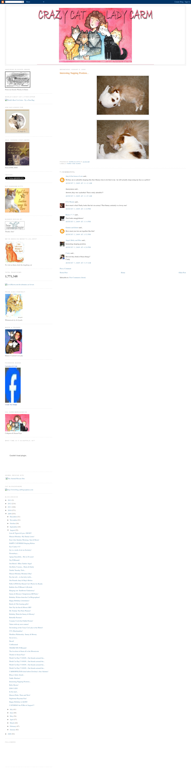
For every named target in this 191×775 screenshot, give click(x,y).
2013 (10, 500)
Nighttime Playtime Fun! (18, 698)
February (13, 726)
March (12, 723)
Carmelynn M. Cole (11, 366)
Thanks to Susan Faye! (17, 654)
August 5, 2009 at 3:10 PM (78, 209)
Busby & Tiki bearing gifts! (19, 604)
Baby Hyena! (13, 685)
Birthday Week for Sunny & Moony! (22, 614)
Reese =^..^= (70, 214)
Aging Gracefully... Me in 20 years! (21, 557)
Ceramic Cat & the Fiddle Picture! (21, 621)
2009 (10, 513)
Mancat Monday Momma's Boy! (20, 573)
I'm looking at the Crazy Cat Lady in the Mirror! (26, 627)
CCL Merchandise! (16, 631)
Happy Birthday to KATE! (18, 702)
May (12, 716)
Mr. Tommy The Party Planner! (20, 611)
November (14, 520)
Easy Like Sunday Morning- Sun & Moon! (24, 540)
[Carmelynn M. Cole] (13, 402)
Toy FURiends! (14, 560)
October (13, 523)
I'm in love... (13, 638)
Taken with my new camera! (19, 624)
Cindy (68, 253)
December (13, 516)
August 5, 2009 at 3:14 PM (78, 221)
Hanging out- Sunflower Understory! (22, 590)
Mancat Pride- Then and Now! (19, 695)
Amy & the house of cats (74, 176)
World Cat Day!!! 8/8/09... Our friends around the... (27, 658)
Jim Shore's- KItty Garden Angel (20, 563)
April (12, 719)
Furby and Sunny (74, 163)
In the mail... (13, 692)
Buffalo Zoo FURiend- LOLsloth (20, 587)
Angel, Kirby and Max (73, 240)
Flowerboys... (13, 553)
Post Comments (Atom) (77, 277)
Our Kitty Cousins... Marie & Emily (21, 567)
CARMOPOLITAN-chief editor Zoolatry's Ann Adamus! (28, 671)
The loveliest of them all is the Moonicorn (24, 651)
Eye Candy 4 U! (14, 546)
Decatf (11, 641)
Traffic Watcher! (14, 678)
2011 (10, 507)
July (11, 709)
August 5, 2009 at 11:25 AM (79, 196)
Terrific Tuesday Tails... (17, 570)
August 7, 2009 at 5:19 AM (78, 263)
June (12, 713)
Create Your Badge (11, 404)
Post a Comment (65, 268)
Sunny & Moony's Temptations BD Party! (23, 594)
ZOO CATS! (13, 688)
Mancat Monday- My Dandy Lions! (21, 536)
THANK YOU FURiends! (18, 648)
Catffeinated (13, 644)
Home (123, 272)
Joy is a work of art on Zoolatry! (20, 550)
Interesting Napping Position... (20, 681)
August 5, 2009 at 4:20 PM (78, 247)
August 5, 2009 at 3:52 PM (78, 234)
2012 (10, 503)
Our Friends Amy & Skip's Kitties (20, 580)
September (14, 527)
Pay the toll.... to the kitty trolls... (20, 577)
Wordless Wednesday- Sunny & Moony (23, 634)
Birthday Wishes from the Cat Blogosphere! (24, 597)
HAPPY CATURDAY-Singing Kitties (22, 543)
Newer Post (64, 272)
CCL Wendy (70, 202)
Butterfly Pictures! (15, 617)
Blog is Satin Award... (16, 675)
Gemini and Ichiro (72, 227)
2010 (10, 510)
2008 (10, 734)
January (13, 729)
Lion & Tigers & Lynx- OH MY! (20, 533)
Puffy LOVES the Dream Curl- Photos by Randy (26, 584)
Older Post (182, 272)
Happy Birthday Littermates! (19, 600)
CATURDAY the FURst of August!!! (21, 705)
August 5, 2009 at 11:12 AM (79, 183)
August (12, 530)
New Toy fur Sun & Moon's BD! (20, 607)
